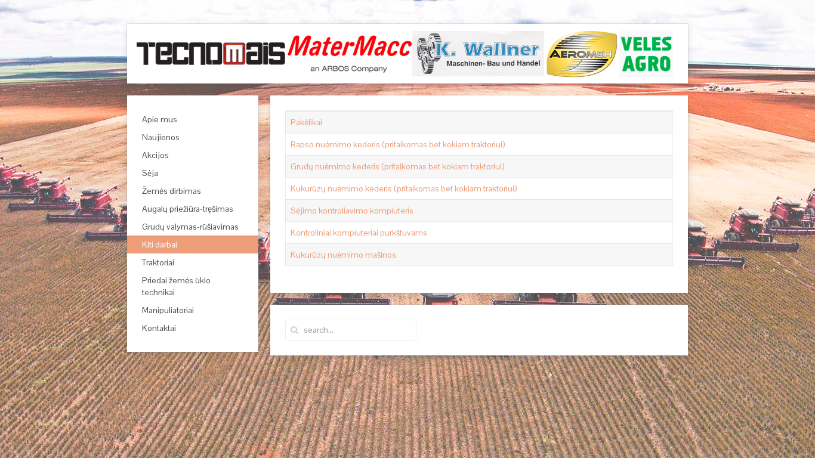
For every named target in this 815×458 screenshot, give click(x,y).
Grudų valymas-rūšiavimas (190, 226)
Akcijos (155, 155)
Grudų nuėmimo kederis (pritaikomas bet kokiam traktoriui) (398, 166)
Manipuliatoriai (168, 310)
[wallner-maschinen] (479, 52)
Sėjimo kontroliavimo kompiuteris (352, 210)
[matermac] (349, 52)
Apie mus (159, 119)
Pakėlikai (306, 122)
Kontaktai (159, 328)
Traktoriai (158, 262)
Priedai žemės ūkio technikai (176, 286)
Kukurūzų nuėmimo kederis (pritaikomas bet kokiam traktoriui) (404, 188)
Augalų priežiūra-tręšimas (187, 208)
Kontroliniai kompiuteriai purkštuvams (359, 232)
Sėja (150, 173)
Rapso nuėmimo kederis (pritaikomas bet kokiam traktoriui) (398, 144)
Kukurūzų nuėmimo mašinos (343, 254)
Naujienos (161, 137)
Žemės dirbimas (171, 190)
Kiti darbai (159, 244)
